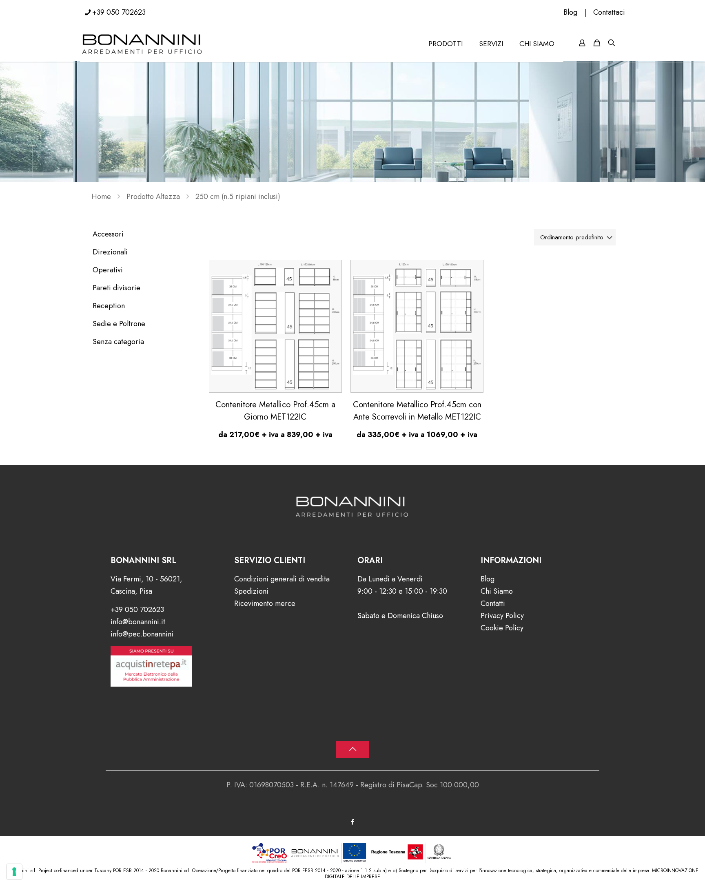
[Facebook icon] (353, 822)
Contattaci (609, 12)
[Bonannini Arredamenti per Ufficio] (142, 43)
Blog (570, 12)
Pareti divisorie (116, 288)
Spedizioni (251, 591)
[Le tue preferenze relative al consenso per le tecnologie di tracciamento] (14, 871)
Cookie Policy (502, 628)
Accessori (108, 234)
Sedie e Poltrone (119, 323)
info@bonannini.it (138, 621)
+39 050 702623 (119, 12)
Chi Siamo (497, 591)
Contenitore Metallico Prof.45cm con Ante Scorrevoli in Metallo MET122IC (417, 411)
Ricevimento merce (264, 603)
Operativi (108, 270)
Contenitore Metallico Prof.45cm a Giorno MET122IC (275, 411)
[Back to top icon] (352, 749)
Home (101, 196)
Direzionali (110, 252)
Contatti (493, 603)
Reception (109, 305)
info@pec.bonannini (142, 634)
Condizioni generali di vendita (282, 579)
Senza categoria (118, 341)
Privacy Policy (502, 615)
